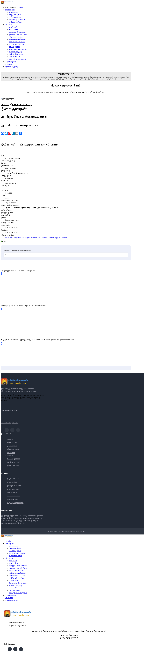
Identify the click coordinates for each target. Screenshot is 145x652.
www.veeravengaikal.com (9, 423)
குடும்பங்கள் (12, 492)
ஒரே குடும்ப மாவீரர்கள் (18, 59)
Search (142, 649)
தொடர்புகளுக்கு (11, 66)
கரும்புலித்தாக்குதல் (15, 503)
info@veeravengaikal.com (9, 410)
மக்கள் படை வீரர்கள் (17, 42)
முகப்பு (21, 7)
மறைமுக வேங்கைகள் (18, 32)
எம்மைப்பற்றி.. (13, 442)
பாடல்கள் (9, 64)
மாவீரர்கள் (13, 27)
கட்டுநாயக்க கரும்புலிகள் (11, 335)
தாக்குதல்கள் (12, 499)
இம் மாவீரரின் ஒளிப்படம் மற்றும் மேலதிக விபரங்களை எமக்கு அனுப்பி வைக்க (36, 237)
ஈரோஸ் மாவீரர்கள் (16, 37)
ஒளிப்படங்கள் (13, 466)
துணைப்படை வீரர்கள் (18, 34)
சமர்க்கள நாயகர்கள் (17, 19)
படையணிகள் (14, 57)
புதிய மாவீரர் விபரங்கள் (9, 267)
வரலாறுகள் (9, 10)
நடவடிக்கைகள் (13, 496)
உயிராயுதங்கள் (15, 17)
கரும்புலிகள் (14, 29)
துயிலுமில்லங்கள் (16, 54)
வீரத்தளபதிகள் (15, 15)
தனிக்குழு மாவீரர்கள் (17, 39)
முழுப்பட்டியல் (13, 478)
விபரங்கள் (9, 24)
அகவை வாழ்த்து (15, 52)
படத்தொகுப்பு (10, 61)
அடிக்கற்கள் (13, 12)
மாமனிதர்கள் (14, 47)
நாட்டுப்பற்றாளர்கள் (17, 44)
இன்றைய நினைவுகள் (18, 49)
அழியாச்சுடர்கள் (15, 22)
